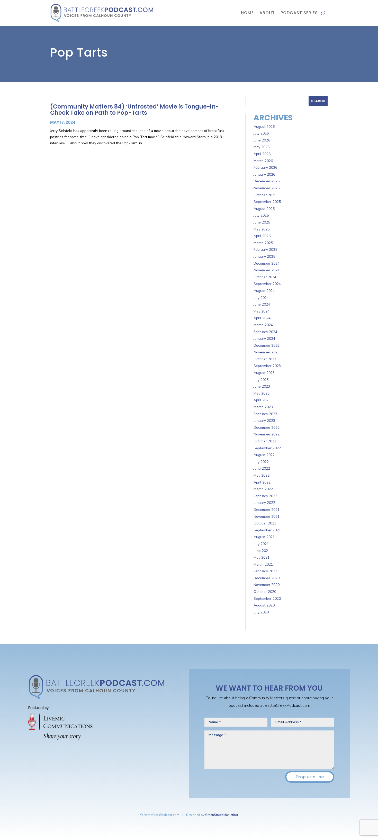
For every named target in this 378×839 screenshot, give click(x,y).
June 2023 (262, 386)
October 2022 (265, 441)
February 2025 (265, 249)
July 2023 (261, 379)
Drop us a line (310, 777)
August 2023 (264, 372)
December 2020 (267, 578)
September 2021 (267, 530)
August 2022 (264, 454)
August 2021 (264, 536)
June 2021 (262, 550)
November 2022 (267, 434)
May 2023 (261, 393)
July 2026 (261, 133)
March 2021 (263, 564)
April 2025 (262, 236)
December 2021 (267, 509)
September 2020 (267, 598)
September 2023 (267, 365)
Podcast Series (299, 13)
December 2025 (267, 181)
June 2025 (262, 222)
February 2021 (265, 571)
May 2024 (261, 311)
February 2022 (265, 496)
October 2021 (265, 523)
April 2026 (262, 153)
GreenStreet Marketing (221, 815)
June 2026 (262, 140)
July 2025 (261, 215)
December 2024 (267, 263)
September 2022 (267, 448)
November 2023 (267, 352)
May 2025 (261, 229)
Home (247, 13)
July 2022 (261, 461)
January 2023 (264, 420)
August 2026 (264, 126)
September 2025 (267, 201)
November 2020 (267, 584)
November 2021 (267, 516)
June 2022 (262, 468)
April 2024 (262, 318)
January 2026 (264, 174)
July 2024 (261, 297)
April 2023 (262, 400)
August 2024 (264, 290)
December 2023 (267, 345)
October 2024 (265, 277)
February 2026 (265, 167)
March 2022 (263, 489)
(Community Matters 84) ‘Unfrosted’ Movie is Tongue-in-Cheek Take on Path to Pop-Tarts (134, 110)
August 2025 (264, 208)
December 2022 (267, 427)
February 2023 (265, 414)
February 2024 (265, 331)
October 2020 (265, 591)
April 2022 (262, 482)
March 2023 (263, 407)
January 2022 (264, 502)
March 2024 (263, 325)
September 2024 (267, 283)
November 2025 (267, 188)
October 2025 (265, 195)
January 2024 (264, 338)
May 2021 (261, 557)
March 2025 (263, 242)
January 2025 (264, 256)
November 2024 (267, 270)
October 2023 (265, 359)
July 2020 (261, 612)
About (267, 13)
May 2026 (261, 147)
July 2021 (261, 543)
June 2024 (262, 304)
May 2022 (261, 475)
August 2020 (264, 605)
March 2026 (263, 160)
